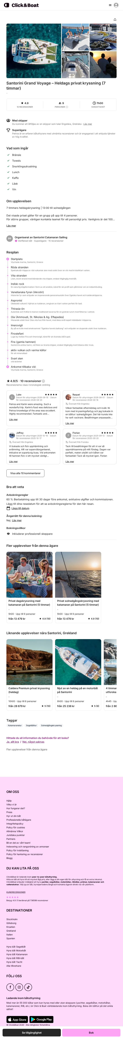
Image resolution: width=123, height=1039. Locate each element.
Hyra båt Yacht (14, 962)
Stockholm (11, 919)
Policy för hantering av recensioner (24, 854)
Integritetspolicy (14, 823)
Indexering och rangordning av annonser (27, 846)
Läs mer (11, 225)
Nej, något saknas (33, 741)
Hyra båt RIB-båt (15, 958)
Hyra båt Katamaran (17, 954)
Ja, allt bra (12, 741)
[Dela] (115, 19)
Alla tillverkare (13, 965)
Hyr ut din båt (13, 816)
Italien (9, 934)
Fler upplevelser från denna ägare (26, 749)
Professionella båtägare (18, 819)
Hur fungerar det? (15, 808)
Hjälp (9, 800)
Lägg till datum (20, 508)
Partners (10, 839)
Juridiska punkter (15, 835)
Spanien (10, 938)
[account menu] (116, 5)
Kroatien (10, 927)
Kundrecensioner (15, 892)
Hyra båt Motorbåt (16, 950)
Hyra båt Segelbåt (16, 946)
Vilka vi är (11, 804)
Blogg (9, 858)
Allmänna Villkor (14, 831)
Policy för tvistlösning (17, 850)
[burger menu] (110, 5)
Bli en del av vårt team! (18, 842)
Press (9, 812)
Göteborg (11, 923)
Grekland (11, 930)
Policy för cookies (15, 827)
